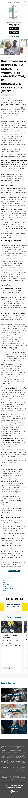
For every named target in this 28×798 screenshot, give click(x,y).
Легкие (10, 586)
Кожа (4, 595)
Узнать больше (14, 36)
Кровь (5, 578)
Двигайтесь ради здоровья (9, 636)
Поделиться (23, 60)
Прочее (9, 595)
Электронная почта (16, 599)
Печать (21, 73)
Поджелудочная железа (8, 589)
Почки (5, 586)
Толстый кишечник (6, 583)
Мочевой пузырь (8, 576)
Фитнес (5, 575)
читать (8, 668)
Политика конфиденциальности (14, 785)
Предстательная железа (8, 593)
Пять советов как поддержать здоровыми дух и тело (13, 607)
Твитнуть (22, 63)
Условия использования (14, 787)
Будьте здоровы (14, 570)
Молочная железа (8, 580)
